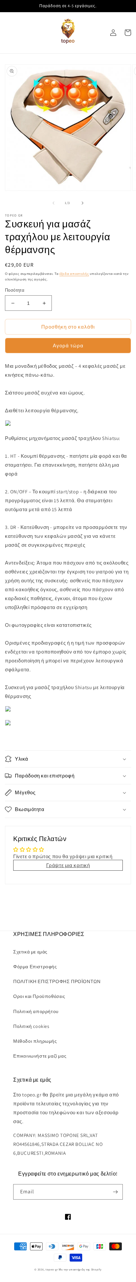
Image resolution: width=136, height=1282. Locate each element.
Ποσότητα (14, 290)
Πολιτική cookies (31, 1026)
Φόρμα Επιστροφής (35, 967)
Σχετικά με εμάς (30, 952)
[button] (68, 759)
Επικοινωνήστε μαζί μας (39, 1056)
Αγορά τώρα (68, 345)
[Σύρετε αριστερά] (53, 203)
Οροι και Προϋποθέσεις (39, 996)
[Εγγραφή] (115, 1192)
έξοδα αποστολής (74, 274)
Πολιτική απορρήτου (36, 1011)
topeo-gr (52, 1269)
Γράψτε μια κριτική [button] (68, 865)
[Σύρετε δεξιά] (82, 203)
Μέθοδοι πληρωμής (35, 1041)
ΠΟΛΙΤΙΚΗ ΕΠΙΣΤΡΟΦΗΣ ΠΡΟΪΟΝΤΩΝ (56, 981)
